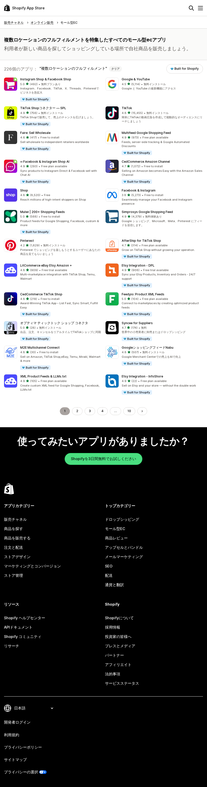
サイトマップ (15, 759)
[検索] (191, 8)
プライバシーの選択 (21, 772)
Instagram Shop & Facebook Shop (45, 79)
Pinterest (27, 241)
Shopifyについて (119, 618)
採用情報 (112, 627)
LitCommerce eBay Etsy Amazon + (46, 265)
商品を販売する (17, 538)
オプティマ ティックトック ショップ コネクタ (54, 323)
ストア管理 (13, 575)
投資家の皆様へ (118, 636)
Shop (24, 190)
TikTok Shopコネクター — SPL (43, 108)
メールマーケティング (124, 557)
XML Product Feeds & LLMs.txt (43, 376)
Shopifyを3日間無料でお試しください (103, 459)
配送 (109, 575)
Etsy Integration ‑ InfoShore (142, 376)
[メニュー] (200, 8)
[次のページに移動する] (142, 411)
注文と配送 (13, 547)
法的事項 (112, 674)
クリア (115, 68)
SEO (108, 566)
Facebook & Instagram (139, 190)
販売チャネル (15, 519)
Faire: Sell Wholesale (35, 133)
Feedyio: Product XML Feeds (143, 294)
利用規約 (11, 735)
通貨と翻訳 (114, 585)
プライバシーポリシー (23, 747)
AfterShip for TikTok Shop (141, 241)
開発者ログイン (17, 722)
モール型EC (115, 529)
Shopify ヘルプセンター (24, 618)
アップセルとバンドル (124, 547)
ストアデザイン (17, 557)
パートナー (114, 655)
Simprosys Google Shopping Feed (147, 212)
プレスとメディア (120, 646)
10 (129, 411)
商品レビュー (116, 538)
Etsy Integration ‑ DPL (138, 265)
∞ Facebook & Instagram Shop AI (44, 161)
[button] (52, 90)
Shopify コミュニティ (22, 636)
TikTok (127, 108)
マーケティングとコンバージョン (32, 566)
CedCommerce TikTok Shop (41, 294)
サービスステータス (122, 683)
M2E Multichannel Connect (40, 347)
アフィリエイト (118, 664)
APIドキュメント (18, 627)
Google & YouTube (136, 79)
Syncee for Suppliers (137, 323)
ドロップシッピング (122, 519)
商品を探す (13, 529)
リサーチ (11, 646)
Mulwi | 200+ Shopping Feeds (42, 212)
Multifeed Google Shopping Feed (146, 133)
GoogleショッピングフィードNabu (147, 347)
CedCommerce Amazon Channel (146, 161)
